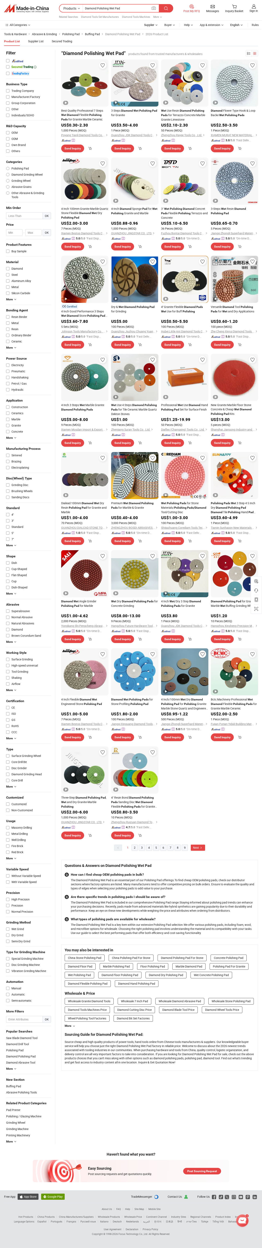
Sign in (254, 11)
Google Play (53, 1197)
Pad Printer (13, 1110)
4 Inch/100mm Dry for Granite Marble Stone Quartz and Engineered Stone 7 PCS (184, 703)
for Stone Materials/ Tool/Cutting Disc (183, 507)
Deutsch (117, 1221)
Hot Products (25, 1216)
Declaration (132, 1229)
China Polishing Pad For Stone (131, 958)
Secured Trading (62, 41)
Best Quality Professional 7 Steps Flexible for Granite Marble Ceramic (82, 115)
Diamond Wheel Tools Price (222, 1010)
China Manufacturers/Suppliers (76, 1216)
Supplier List (36, 41)
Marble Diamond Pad (189, 966)
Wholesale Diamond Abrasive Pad (180, 1001)
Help (187, 25)
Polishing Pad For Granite (229, 966)
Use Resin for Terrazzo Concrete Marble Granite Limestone (183, 115)
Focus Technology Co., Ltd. (134, 1234)
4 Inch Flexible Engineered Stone (81, 701)
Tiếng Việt (218, 1221)
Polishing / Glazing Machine (23, 1116)
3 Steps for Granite (134, 113)
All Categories (18, 25)
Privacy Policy (150, 1229)
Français (71, 1221)
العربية (146, 1221)
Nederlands (132, 1221)
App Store (28, 1197)
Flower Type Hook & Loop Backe (233, 113)
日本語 (169, 1221)
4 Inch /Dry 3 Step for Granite (181, 603)
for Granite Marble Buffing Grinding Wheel (233, 603)
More (68, 1025)
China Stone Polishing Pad (84, 958)
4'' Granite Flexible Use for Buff (182, 309)
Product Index (223, 1216)
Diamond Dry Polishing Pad (166, 975)
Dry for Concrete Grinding (134, 603)
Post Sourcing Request (202, 1171)
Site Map (139, 1209)
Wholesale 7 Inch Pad (134, 1001)
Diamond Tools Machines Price (87, 1010)
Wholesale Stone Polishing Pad (231, 1001)
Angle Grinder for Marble (78, 603)
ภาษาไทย (191, 1221)
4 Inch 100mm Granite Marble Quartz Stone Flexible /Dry (84, 213)
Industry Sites (178, 1216)
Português (56, 1221)
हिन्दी (179, 1221)
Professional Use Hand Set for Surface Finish (184, 407)
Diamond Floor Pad (80, 966)
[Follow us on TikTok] (221, 1197)
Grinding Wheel (15, 1123)
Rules (255, 25)
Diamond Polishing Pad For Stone (182, 958)
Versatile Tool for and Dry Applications (232, 309)
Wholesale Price (133, 1216)
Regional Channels (200, 1216)
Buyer (168, 25)
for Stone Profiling (132, 701)
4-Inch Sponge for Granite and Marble (134, 211)
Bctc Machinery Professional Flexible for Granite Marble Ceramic (234, 703)
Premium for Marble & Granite (132, 505)
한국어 (157, 1221)
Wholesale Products (109, 1216)
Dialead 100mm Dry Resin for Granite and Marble (84, 507)
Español (41, 1221)
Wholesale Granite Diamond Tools (89, 1001)
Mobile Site (154, 1209)
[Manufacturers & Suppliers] (26, 8)
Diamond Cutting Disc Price (134, 1010)
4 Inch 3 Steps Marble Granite (82, 407)
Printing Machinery (18, 1135)
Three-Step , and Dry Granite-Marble (83, 802)
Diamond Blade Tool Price (178, 1010)
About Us (107, 1209)
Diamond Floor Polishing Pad (120, 975)
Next (196, 848)
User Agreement (112, 1229)
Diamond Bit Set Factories (133, 1018)
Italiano (104, 1221)
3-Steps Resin (228, 211)
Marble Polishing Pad (116, 966)
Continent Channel (156, 1216)
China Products (46, 1216)
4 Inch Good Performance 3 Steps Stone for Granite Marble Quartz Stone (83, 313)
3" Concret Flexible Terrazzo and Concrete (184, 213)
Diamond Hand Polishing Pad (136, 983)
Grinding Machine (17, 1129)
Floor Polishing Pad (152, 966)
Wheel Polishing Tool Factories (87, 1018)
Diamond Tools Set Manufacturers (100, 16)
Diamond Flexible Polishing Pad (87, 983)
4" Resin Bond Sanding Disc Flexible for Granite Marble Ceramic (133, 802)
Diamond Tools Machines (136, 16)
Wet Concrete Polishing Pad (211, 975)
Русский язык (88, 1221)
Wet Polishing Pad (79, 975)
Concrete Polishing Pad (228, 958)
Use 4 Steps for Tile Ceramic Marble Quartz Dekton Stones (134, 409)
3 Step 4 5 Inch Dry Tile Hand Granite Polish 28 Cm (233, 507)
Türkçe (204, 1221)
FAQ (118, 1209)
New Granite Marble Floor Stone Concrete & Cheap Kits (231, 409)
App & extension (210, 25)
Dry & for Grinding (133, 309)
